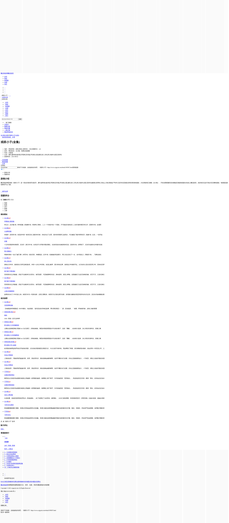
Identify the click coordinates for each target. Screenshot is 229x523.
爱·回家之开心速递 (10, 345)
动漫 (5, 82)
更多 (3, 429)
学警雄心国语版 (9, 221)
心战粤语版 (7, 231)
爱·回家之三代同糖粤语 (11, 335)
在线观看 (4, 160)
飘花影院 (11, 73)
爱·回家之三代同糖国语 (11, 325)
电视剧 (6, 80)
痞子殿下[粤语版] (9, 271)
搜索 (20, 119)
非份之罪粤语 (8, 365)
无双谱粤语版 (8, 305)
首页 (5, 76)
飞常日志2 (7, 415)
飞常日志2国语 (9, 405)
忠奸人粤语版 (8, 395)
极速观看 (4, 162)
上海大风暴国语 (9, 291)
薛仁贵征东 (7, 261)
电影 (5, 78)
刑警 (5, 241)
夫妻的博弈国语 (9, 385)
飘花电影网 (4, 73)
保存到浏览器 (6, 137)
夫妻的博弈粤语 (9, 375)
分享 (13, 137)
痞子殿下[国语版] (9, 281)
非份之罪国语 (8, 355)
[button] (7, 172)
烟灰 (5, 315)
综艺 (5, 84)
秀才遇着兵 (7, 251)
